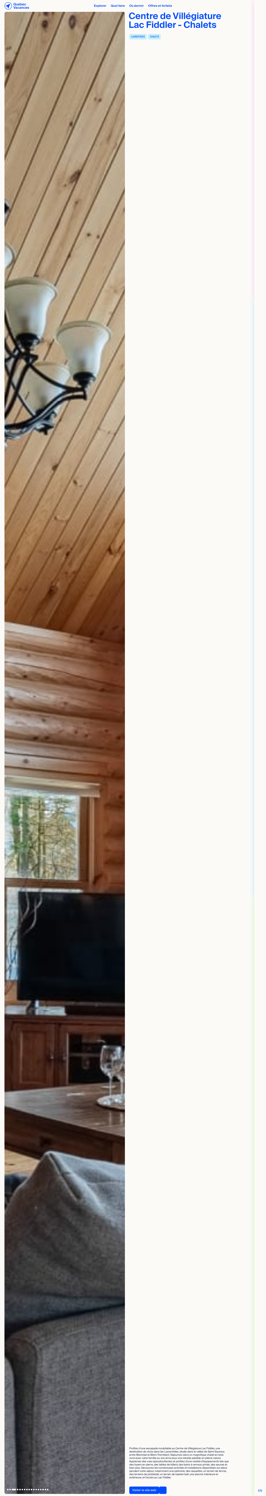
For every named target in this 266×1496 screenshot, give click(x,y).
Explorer (100, 5)
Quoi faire (118, 5)
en (260, 1491)
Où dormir (136, 5)
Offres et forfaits (160, 5)
